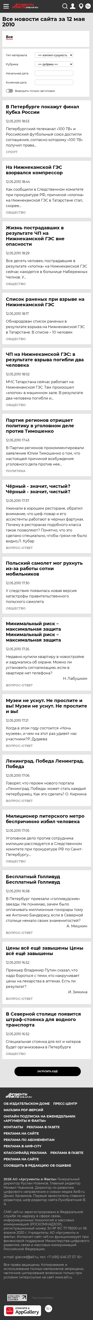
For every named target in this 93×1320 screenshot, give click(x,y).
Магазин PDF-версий (23, 1110)
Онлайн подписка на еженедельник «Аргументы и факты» (39, 1118)
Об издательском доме (27, 1104)
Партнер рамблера (42, 1297)
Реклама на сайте (21, 1133)
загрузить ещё (47, 1071)
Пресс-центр (65, 1104)
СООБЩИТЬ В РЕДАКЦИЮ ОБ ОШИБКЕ (37, 1165)
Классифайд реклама (25, 1153)
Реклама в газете (43, 1127)
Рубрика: (12, 64)
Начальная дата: (17, 73)
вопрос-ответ (19, 547)
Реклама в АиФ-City (22, 1146)
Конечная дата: (16, 82)
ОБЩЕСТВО (16, 212)
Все (9, 37)
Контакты (13, 1127)
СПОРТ (12, 152)
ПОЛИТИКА (16, 471)
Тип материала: (17, 55)
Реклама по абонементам (29, 1140)
